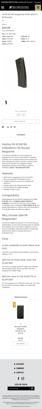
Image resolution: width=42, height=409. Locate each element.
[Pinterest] (15, 127)
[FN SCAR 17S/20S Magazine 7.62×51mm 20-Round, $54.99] (20, 312)
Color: (21, 111)
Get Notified (20, 344)
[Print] (8, 127)
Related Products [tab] (21, 297)
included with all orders (21, 2)
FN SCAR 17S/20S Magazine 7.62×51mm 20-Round (20, 330)
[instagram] (18, 378)
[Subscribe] (32, 388)
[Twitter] (11, 127)
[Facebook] (3, 127)
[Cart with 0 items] (38, 8)
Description (21, 135)
